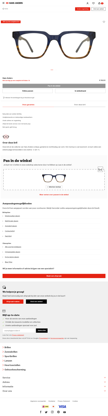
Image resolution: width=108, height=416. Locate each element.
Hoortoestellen (11, 365)
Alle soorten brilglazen (13, 247)
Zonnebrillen (10, 352)
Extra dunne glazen (12, 257)
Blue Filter (8, 262)
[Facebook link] (40, 412)
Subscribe (42, 331)
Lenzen (7, 361)
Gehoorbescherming (14, 370)
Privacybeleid (43, 338)
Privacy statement (18, 335)
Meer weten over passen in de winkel (54, 195)
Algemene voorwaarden (38, 401)
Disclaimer (52, 401)
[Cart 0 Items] (99, 3)
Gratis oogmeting (82, 9)
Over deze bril (79, 105)
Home (6, 9)
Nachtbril (8, 236)
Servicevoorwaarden (57, 338)
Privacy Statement (64, 401)
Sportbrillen (10, 356)
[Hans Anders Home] (15, 3)
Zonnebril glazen (11, 226)
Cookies (75, 401)
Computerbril (10, 231)
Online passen (27, 91)
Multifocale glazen (11, 221)
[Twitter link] (46, 412)
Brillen (7, 347)
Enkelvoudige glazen (12, 216)
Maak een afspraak (54, 276)
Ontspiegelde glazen (12, 252)
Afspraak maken (13, 302)
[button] (87, 3)
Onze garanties (28, 105)
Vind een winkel (98, 9)
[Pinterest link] (58, 412)
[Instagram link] (52, 412)
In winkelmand (80, 91)
